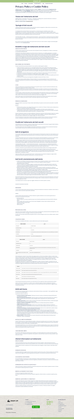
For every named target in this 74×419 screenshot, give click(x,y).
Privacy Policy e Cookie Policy (11, 412)
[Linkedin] (48, 404)
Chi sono (25, 3)
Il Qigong (59, 411)
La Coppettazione (61, 404)
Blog (43, 3)
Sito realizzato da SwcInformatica (37, 418)
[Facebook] (48, 402)
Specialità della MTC (37, 3)
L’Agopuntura (60, 402)
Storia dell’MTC (30, 3)
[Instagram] (50, 402)
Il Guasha (59, 407)
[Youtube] (52, 402)
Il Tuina (59, 401)
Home (22, 3)
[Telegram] (50, 404)
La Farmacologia (61, 408)
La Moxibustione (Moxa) (62, 405)
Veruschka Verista (9, 408)
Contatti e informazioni (49, 3)
